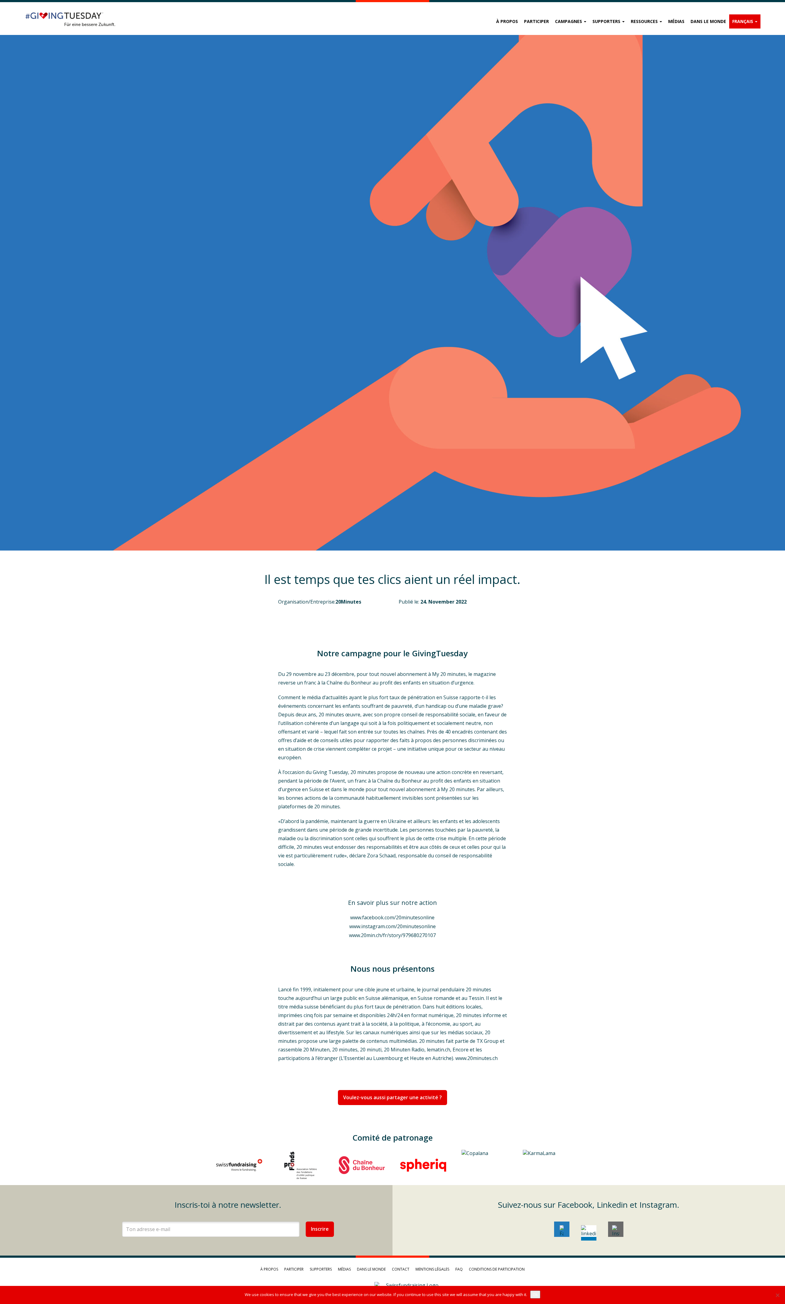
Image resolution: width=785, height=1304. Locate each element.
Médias (676, 21)
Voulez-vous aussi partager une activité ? (392, 1097)
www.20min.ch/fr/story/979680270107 (392, 935)
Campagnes (569, 21)
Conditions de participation (497, 1269)
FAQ (459, 1269)
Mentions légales (432, 1269)
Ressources (645, 21)
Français (743, 21)
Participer (536, 21)
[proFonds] (300, 1165)
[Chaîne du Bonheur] (361, 1165)
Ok (535, 1294)
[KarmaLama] (545, 1165)
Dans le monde (708, 21)
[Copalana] (484, 1165)
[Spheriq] (423, 1165)
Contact (400, 1269)
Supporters (607, 21)
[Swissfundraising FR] (239, 1165)
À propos (507, 21)
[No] (777, 1295)
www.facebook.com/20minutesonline (392, 917)
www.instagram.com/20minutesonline (392, 926)
